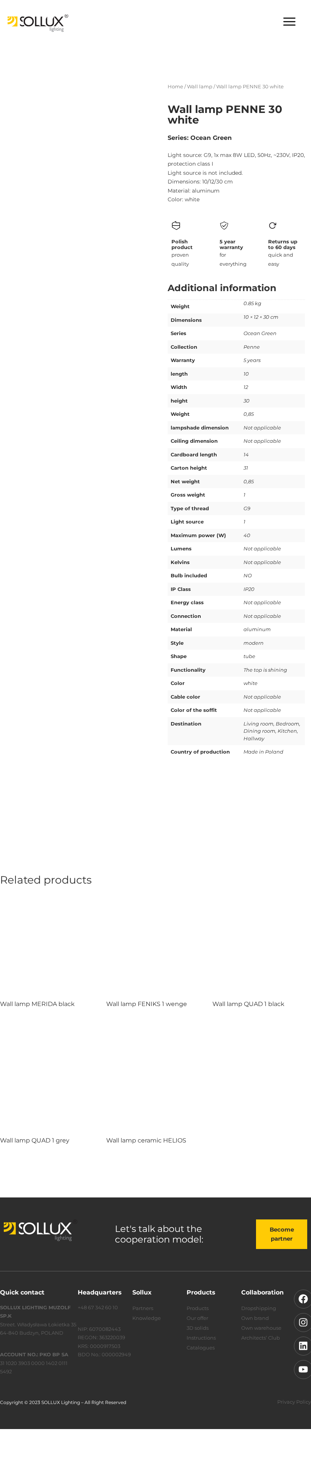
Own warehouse (261, 1328)
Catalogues (201, 1348)
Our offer (197, 1318)
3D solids (198, 1328)
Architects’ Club (260, 1338)
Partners (142, 1308)
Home (175, 86)
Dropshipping (258, 1308)
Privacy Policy (294, 1402)
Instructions (201, 1338)
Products (198, 1308)
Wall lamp (199, 86)
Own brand (255, 1318)
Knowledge (146, 1318)
